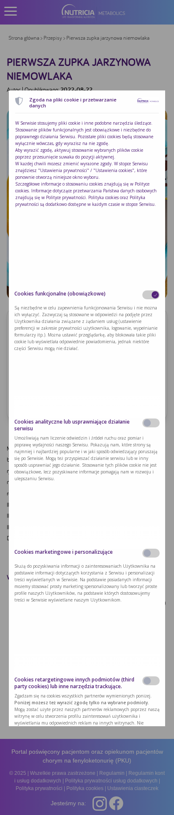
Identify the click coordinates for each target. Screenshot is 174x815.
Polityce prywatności (66, 197)
